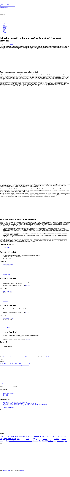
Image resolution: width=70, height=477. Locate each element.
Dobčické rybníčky (4, 7)
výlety (39, 441)
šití (66, 441)
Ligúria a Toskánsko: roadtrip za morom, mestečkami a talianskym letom (18, 406)
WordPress (22, 470)
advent (1, 436)
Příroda (4, 27)
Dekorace (37, 436)
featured (51, 436)
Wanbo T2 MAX (6, 274)
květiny (24, 438)
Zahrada (4, 30)
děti (48, 436)
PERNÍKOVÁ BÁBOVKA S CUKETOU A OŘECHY (15, 402)
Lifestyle (4, 28)
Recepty (4, 29)
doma (46, 436)
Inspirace (63, 436)
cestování (21, 436)
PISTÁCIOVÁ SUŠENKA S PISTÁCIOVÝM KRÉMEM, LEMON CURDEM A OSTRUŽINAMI (25, 404)
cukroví (31, 436)
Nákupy (4, 32)
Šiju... (65, 441)
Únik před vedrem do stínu (8, 407)
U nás (20, 441)
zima (54, 441)
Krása (4, 25)
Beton (4, 436)
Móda (4, 31)
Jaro (18, 439)
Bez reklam (8, 436)
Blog (12, 436)
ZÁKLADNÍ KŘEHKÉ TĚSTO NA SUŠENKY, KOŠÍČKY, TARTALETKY (20, 403)
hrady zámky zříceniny (57, 436)
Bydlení (4, 23)
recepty (2, 441)
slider (7, 441)
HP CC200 (5, 301)
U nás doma (24, 441)
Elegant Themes (6, 470)
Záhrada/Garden (60, 441)
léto (27, 439)
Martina (11, 44)
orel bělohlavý (40, 438)
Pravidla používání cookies (8, 393)
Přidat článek (5, 395)
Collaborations (27, 436)
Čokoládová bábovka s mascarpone (7, 6)
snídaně (11, 441)
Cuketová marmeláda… (5, 4)
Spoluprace (16, 441)
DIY (42, 436)
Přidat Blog (5, 394)
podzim (56, 439)
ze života (50, 441)
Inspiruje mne (5, 438)
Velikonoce (29, 441)
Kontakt (4, 392)
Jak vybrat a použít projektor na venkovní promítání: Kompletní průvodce (19, 356)
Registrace (5, 396)
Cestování (5, 26)
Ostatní (45, 439)
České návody (48, 356)
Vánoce (35, 441)
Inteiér (13, 439)
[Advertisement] (35, 60)
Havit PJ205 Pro (6, 247)
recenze (64, 439)
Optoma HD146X (7, 327)
